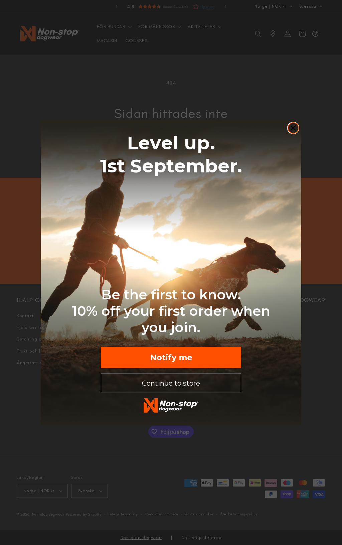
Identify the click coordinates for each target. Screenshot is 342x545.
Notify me (171, 357)
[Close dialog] (293, 128)
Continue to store (171, 383)
